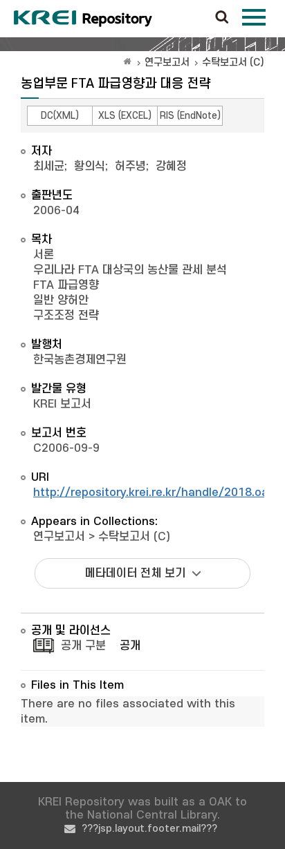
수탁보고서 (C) (233, 62)
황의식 (89, 166)
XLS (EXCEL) (124, 116)
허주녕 (130, 166)
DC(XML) (60, 116)
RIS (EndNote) (190, 116)
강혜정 (171, 166)
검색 (222, 18)
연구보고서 (167, 62)
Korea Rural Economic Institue (83, 18)
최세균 (48, 166)
